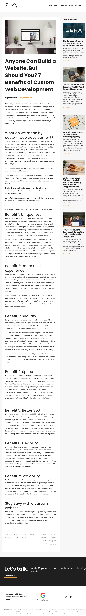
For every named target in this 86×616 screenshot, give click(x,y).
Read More (66, 60)
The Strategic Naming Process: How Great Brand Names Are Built (73, 43)
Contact (78, 6)
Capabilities (63, 6)
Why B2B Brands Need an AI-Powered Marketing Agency (73, 134)
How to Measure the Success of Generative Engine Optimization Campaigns (73, 233)
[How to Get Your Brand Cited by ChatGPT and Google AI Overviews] (74, 74)
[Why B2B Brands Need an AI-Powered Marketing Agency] (74, 122)
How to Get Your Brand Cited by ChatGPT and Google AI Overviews (73, 87)
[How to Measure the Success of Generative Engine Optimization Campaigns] (74, 219)
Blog (71, 6)
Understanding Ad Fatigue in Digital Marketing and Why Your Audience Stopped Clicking (72, 182)
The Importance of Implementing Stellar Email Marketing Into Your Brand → (48, 534)
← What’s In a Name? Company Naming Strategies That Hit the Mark (20, 534)
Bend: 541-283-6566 (15, 594)
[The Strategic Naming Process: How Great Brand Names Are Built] (74, 31)
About (50, 6)
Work (56, 6)
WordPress (22, 147)
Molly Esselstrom (25, 98)
